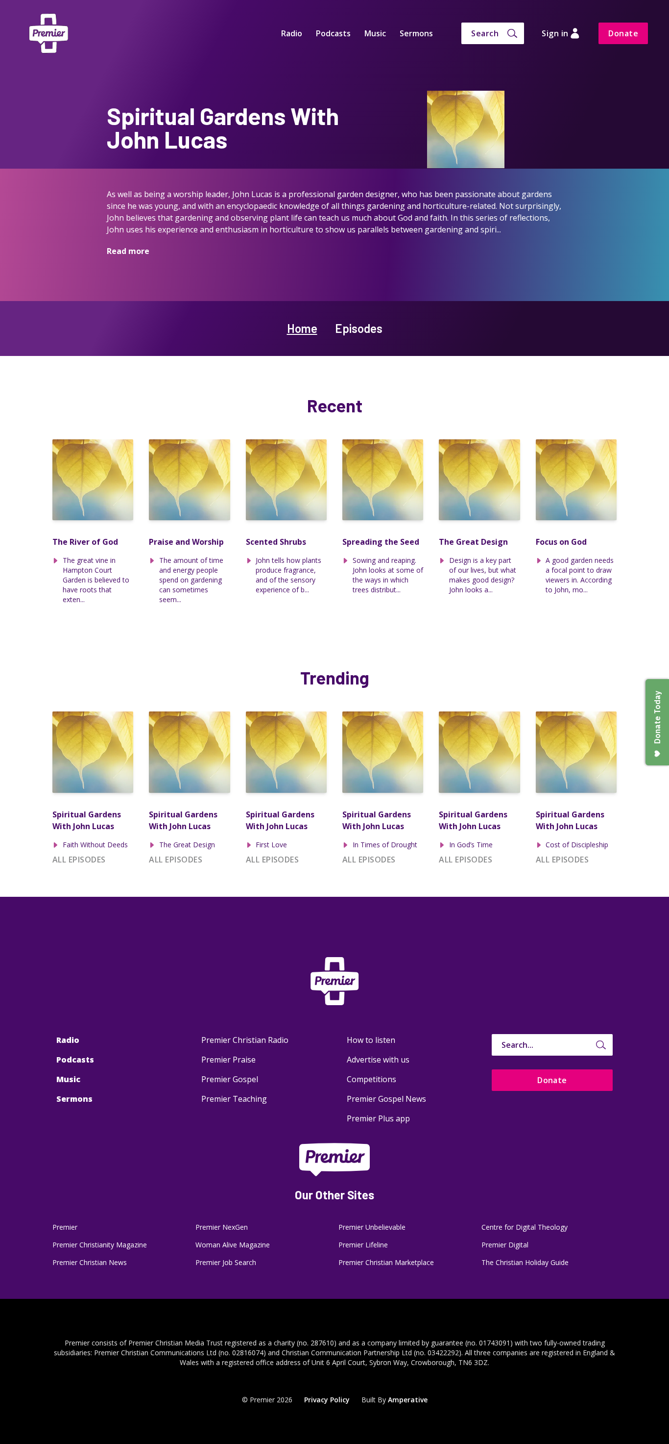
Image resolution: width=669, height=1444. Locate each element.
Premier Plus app (378, 1118)
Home (302, 328)
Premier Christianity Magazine (99, 1244)
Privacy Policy (327, 1399)
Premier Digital (504, 1244)
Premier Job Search (225, 1262)
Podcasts (333, 33)
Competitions (371, 1079)
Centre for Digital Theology (524, 1227)
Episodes (358, 328)
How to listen (371, 1040)
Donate (623, 33)
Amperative (408, 1399)
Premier (64, 1227)
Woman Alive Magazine (232, 1244)
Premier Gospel (229, 1079)
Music (375, 33)
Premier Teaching (234, 1098)
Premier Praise (228, 1059)
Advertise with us (378, 1059)
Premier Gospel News (386, 1098)
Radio (291, 33)
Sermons (416, 33)
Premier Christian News (89, 1262)
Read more (128, 251)
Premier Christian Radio (244, 1040)
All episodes (79, 859)
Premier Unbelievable (372, 1227)
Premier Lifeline (363, 1244)
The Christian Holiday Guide (525, 1262)
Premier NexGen (221, 1227)
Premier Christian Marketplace (386, 1262)
